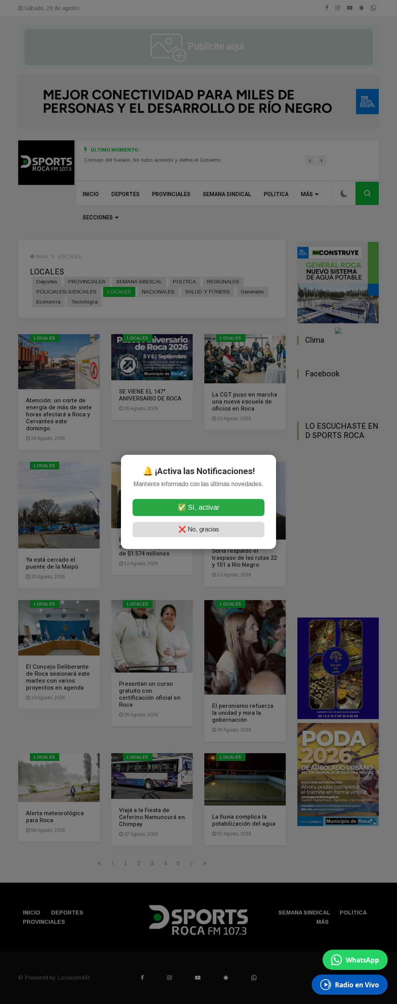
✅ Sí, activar (198, 508)
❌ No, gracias (198, 529)
